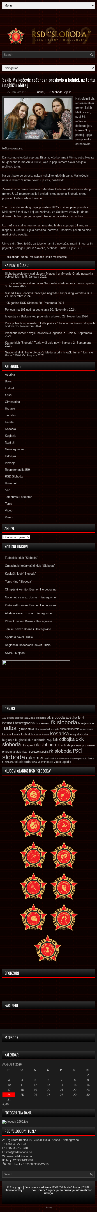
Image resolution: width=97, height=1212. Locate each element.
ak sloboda (56, 717)
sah (47, 758)
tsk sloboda (22, 761)
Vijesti (67, 92)
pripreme (88, 745)
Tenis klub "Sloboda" (18, 581)
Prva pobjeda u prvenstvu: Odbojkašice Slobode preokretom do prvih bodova (50, 325)
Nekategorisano (15, 449)
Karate (9, 422)
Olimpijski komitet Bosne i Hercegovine (30, 589)
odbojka (67, 739)
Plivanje (10, 463)
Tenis (8, 503)
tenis (91, 758)
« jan (5, 1104)
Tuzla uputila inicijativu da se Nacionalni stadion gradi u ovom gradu (49, 283)
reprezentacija (38, 751)
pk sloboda (63, 745)
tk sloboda (8, 762)
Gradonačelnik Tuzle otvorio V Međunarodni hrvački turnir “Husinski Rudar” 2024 (49, 354)
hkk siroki (40, 729)
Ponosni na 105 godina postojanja (27, 309)
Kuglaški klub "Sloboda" (20, 573)
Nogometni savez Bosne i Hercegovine (30, 597)
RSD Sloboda (54, 92)
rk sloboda (60, 751)
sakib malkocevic (56, 257)
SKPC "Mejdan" (15, 653)
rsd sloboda (37, 257)
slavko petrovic (78, 758)
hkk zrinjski (52, 729)
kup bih (52, 740)
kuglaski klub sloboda (30, 740)
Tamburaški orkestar (18, 497)
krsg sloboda (79, 734)
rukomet (35, 757)
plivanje (76, 745)
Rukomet (11, 483)
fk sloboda (13, 257)
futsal (8, 395)
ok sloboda (45, 744)
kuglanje (8, 740)
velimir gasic (45, 761)
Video (8, 510)
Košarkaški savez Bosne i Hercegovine (30, 605)
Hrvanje (10, 408)
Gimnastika (12, 401)
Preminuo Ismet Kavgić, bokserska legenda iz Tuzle (39, 333)
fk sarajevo (43, 723)
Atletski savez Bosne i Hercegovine (28, 613)
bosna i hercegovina (18, 723)
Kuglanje (10, 435)
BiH (81, 717)
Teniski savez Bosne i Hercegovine (28, 629)
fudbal (24, 257)
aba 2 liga (29, 717)
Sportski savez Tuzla (19, 637)
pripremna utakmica (14, 751)
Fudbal (40, 92)
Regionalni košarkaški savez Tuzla (28, 645)
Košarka (10, 429)
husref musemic (69, 729)
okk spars (27, 745)
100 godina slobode (12, 717)
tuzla (34, 762)
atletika (71, 717)
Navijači (10, 442)
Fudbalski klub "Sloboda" (21, 557)
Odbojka (10, 456)
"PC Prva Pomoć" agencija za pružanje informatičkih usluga (57, 1191)
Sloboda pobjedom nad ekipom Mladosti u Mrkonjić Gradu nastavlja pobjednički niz (49, 275)
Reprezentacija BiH (17, 469)
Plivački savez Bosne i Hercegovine (28, 621)
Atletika (10, 374)
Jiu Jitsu (10, 415)
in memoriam (87, 729)
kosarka (59, 733)
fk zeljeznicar (86, 723)
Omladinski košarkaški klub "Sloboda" (30, 565)
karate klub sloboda (25, 734)
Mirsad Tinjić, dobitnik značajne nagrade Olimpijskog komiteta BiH (48, 293)
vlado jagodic (62, 761)
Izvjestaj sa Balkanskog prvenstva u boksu (33, 316)
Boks (8, 381)
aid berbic (41, 717)
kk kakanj (44, 734)
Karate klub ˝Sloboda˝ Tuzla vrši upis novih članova (38, 342)
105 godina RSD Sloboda (21, 303)
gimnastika (26, 729)
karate (6, 734)
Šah (7, 490)
